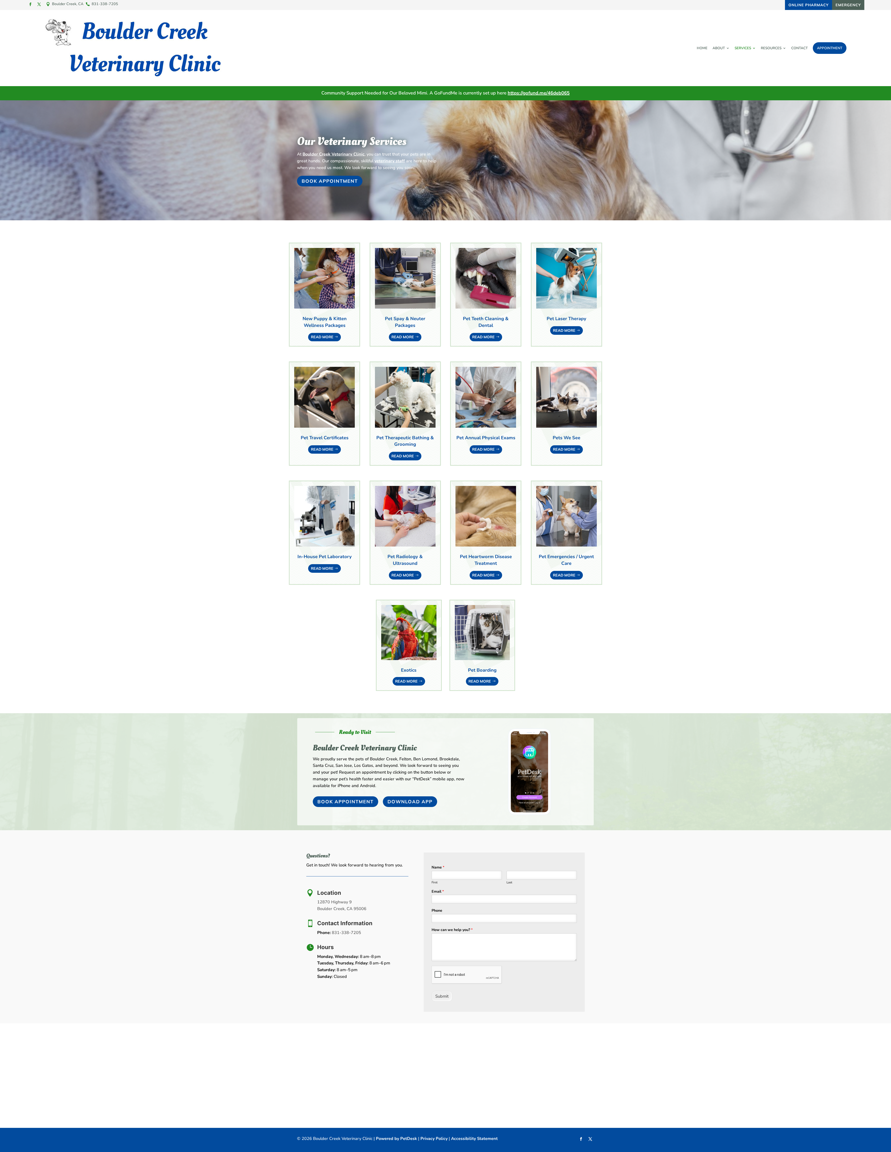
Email (438, 891)
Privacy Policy (434, 1138)
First (435, 883)
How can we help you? (452, 929)
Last (509, 883)
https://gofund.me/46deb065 (539, 93)
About (719, 48)
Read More (322, 337)
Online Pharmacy (808, 5)
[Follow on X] (39, 4)
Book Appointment (330, 181)
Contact (799, 48)
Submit (442, 996)
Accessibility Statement (474, 1138)
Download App (410, 801)
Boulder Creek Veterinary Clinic (334, 154)
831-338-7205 (346, 932)
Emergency (848, 5)
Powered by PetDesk (396, 1138)
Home (702, 48)
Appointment (829, 48)
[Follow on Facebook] (30, 4)
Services (743, 48)
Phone (437, 910)
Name (438, 867)
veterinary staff (389, 161)
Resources (771, 48)
